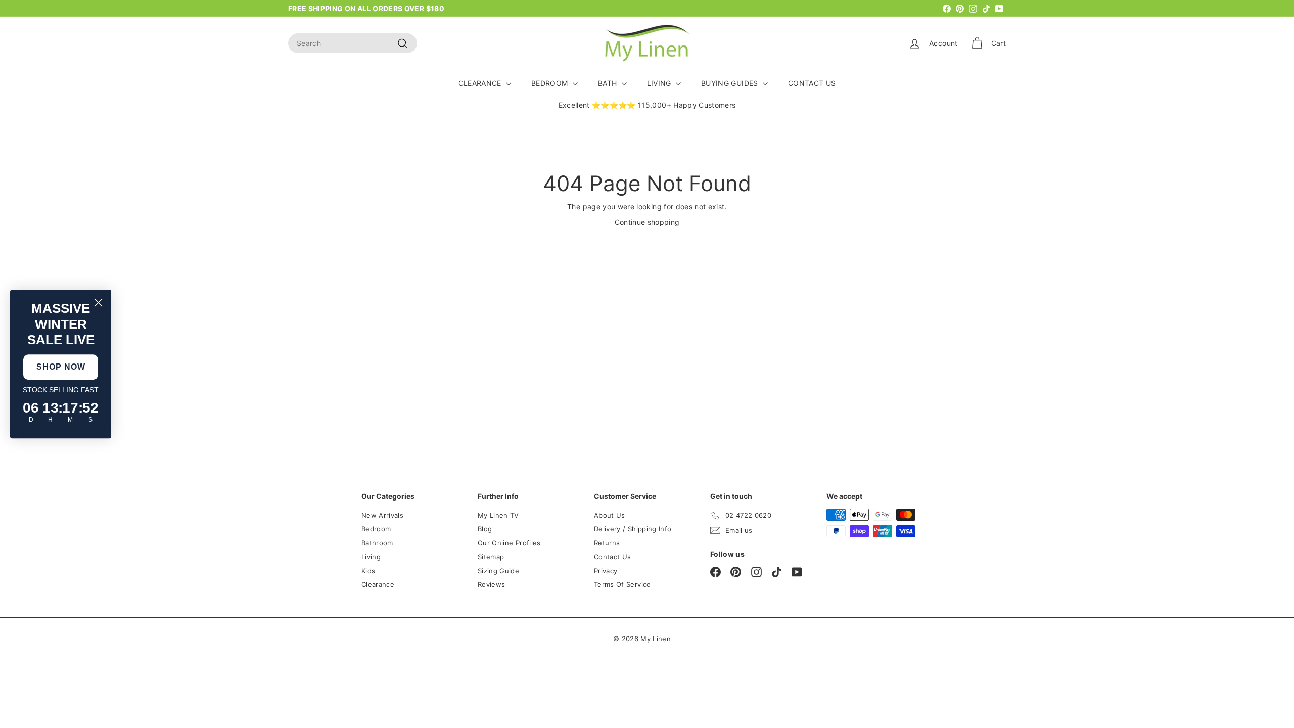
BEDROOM (550, 83)
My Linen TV (498, 515)
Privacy (605, 571)
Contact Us (612, 557)
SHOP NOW (60, 366)
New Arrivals (382, 515)
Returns (607, 543)
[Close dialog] (98, 302)
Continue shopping (647, 222)
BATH (608, 83)
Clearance (377, 584)
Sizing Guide (498, 571)
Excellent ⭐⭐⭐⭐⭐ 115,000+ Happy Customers (647, 105)
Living (371, 557)
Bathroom (377, 543)
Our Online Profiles (509, 543)
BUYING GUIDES (730, 83)
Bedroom (376, 529)
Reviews (491, 584)
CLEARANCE (481, 83)
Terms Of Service (622, 584)
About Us (609, 515)
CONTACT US (812, 83)
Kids (368, 571)
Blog (485, 529)
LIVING (660, 83)
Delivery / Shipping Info (632, 529)
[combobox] (352, 43)
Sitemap (491, 557)
